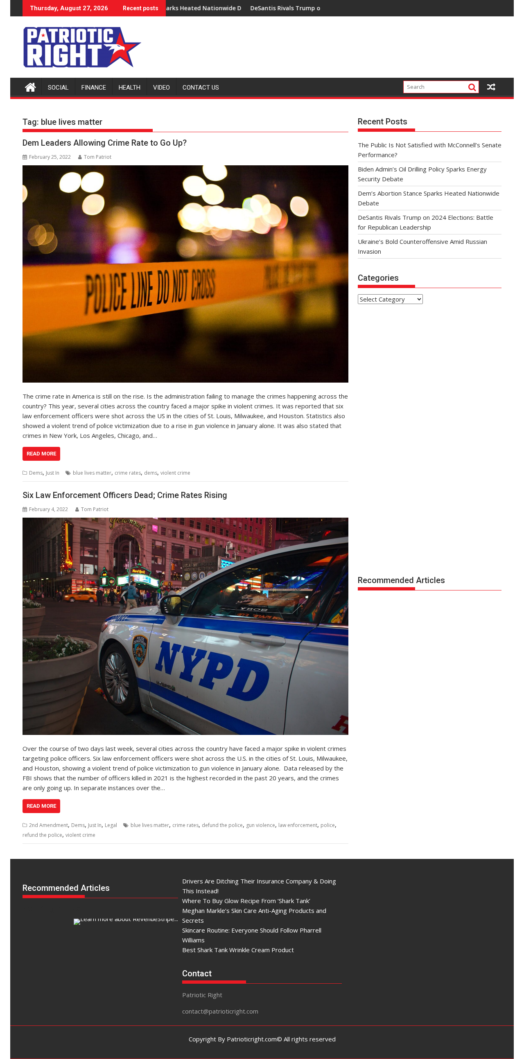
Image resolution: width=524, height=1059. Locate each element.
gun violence (260, 825)
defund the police (222, 825)
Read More (41, 454)
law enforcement (297, 825)
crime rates (128, 472)
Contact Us (201, 87)
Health (129, 87)
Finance (93, 87)
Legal (111, 825)
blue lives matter (92, 472)
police (328, 825)
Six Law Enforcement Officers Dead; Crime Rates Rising (125, 495)
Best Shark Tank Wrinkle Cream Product (238, 950)
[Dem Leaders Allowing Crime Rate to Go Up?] (185, 274)
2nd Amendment (48, 825)
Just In (52, 472)
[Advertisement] (352, 45)
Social (58, 87)
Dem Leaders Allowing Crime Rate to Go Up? (105, 143)
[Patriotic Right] (30, 86)
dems (150, 472)
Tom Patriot (97, 156)
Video (161, 87)
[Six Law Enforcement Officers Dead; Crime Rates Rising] (185, 626)
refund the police (42, 834)
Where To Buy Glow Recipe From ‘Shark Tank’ (246, 901)
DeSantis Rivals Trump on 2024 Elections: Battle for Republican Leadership (300, 8)
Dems (36, 472)
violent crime (175, 472)
